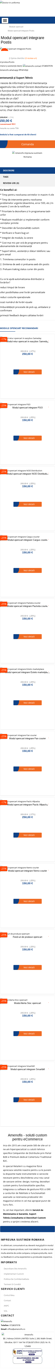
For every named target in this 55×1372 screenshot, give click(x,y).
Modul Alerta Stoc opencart (27, 1003)
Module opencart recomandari (19, 328)
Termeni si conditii (12, 1284)
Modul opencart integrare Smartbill (28, 1069)
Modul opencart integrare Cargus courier (27, 540)
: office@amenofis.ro (13, 1329)
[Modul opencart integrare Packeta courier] (27, 603)
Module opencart (16, 27)
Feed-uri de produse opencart (27, 937)
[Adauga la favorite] (48, 339)
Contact (7, 1300)
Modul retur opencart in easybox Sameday (27, 341)
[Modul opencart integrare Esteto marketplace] (27, 669)
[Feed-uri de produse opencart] (27, 934)
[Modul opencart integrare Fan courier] (27, 735)
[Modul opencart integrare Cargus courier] (27, 537)
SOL (5, 1311)
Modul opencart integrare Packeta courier (27, 606)
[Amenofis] (6, 1321)
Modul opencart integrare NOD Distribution (27, 473)
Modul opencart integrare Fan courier (27, 738)
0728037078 (47, 65)
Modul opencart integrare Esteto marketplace (27, 672)
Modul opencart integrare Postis (21, 31)
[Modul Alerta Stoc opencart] (27, 1000)
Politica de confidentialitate (16, 1279)
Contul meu (9, 1295)
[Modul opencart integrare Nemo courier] (27, 868)
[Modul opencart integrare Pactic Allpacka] (27, 801)
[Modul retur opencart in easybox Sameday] (27, 338)
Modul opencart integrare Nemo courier (27, 870)
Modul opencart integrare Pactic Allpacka (27, 804)
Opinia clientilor (23, 58)
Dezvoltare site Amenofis (15, 1268)
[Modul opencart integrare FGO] (27, 404)
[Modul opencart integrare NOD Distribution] (27, 471)
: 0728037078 (10, 1325)
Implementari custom (14, 1273)
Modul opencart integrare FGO (27, 407)
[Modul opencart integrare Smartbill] (27, 1066)
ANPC (6, 1305)
